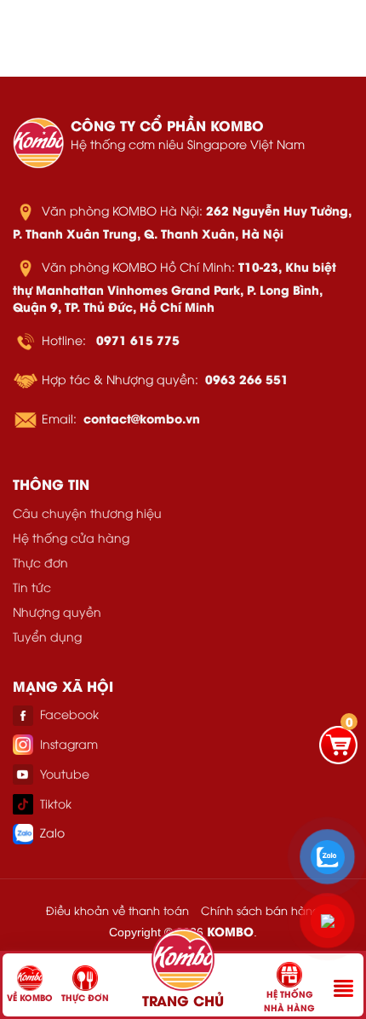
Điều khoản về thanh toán (117, 910)
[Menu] (343, 988)
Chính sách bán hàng (260, 910)
